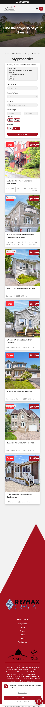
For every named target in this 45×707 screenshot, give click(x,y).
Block (17, 128)
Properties (22, 624)
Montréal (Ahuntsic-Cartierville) (27, 667)
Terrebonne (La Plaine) (32, 676)
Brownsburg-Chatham (21, 669)
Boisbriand (10, 667)
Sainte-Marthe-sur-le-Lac (26, 681)
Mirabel (8, 669)
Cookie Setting (22, 693)
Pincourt (8, 672)
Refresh (24, 134)
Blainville (34, 669)
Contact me (22, 642)
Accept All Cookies (22, 698)
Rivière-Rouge (31, 674)
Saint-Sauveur (19, 672)
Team (22, 627)
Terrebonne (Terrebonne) (14, 676)
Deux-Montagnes (32, 672)
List (10, 128)
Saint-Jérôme (11, 674)
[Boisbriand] (22, 68)
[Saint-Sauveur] (22, 80)
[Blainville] (22, 76)
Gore (25, 679)
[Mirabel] (22, 72)
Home (7, 54)
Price (17, 120)
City (10, 120)
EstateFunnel (13, 706)
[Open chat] (39, 701)
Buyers (22, 631)
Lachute (12, 681)
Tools (22, 638)
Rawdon (21, 674)
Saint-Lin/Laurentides (13, 679)
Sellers (22, 635)
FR (41, 9)
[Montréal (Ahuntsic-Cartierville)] (22, 70)
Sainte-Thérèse (35, 679)
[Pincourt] (22, 78)
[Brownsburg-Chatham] (22, 74)
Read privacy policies (22, 702)
